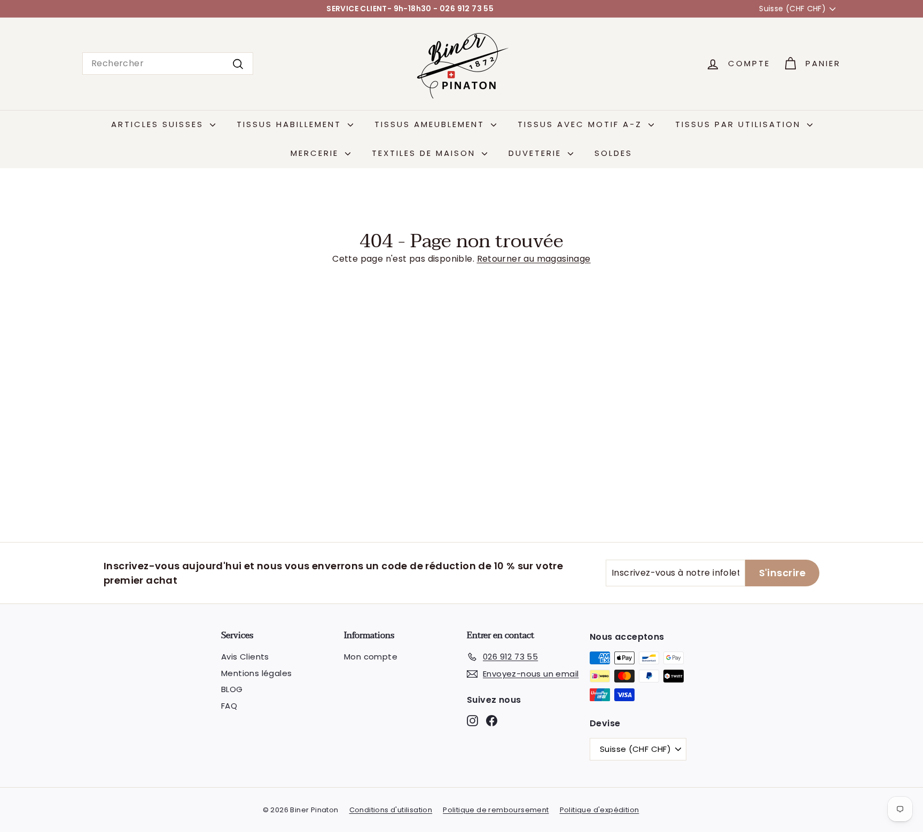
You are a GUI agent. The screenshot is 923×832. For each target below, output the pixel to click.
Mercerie (316, 153)
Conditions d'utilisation (391, 810)
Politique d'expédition (599, 810)
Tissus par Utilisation (739, 124)
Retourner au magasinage (534, 259)
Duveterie (537, 153)
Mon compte (370, 656)
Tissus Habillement (291, 124)
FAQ (229, 705)
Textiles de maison (425, 153)
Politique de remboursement (496, 810)
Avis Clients (245, 656)
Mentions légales (256, 673)
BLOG (232, 689)
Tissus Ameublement (431, 124)
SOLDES (613, 153)
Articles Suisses (159, 124)
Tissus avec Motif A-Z (582, 124)
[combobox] (167, 63)
